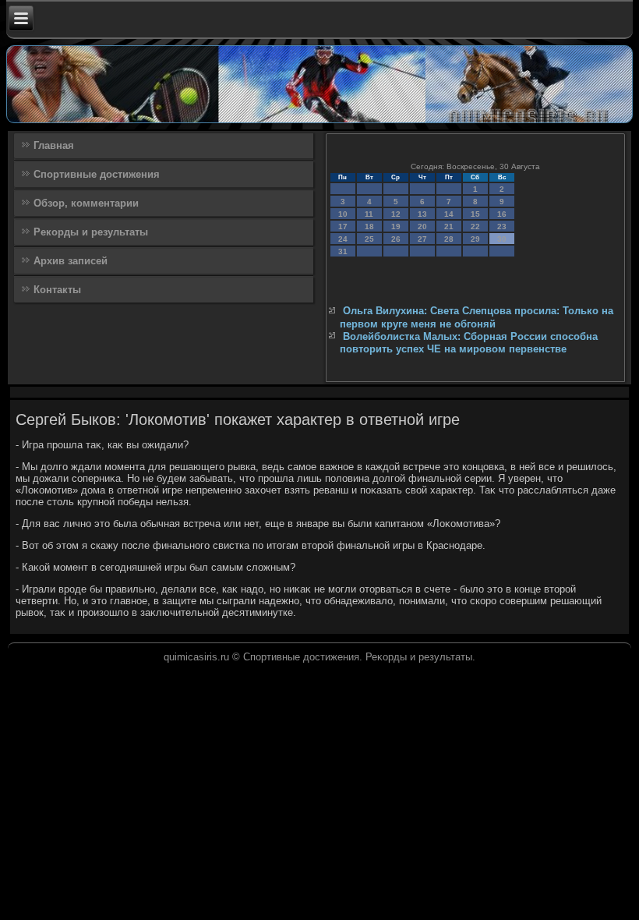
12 (396, 214)
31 (343, 251)
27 (422, 239)
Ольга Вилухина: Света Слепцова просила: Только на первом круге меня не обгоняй (476, 317)
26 (396, 239)
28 (449, 239)
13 (422, 214)
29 (475, 239)
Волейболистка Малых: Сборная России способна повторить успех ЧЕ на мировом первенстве (469, 343)
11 (369, 214)
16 (502, 214)
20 (422, 226)
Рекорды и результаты (91, 232)
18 (369, 226)
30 (502, 239)
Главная (54, 145)
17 (343, 226)
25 (369, 239)
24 (343, 239)
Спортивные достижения (97, 174)
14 (449, 214)
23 (502, 226)
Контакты (57, 289)
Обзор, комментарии (86, 203)
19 (396, 226)
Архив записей (71, 261)
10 (343, 214)
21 (449, 226)
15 (475, 214)
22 (475, 226)
